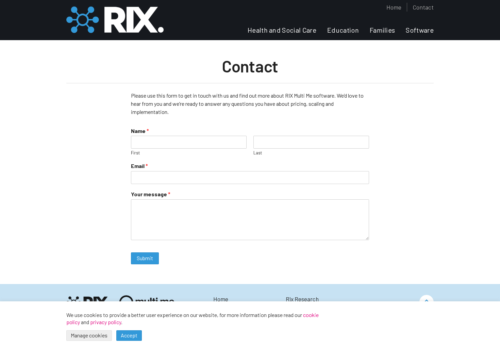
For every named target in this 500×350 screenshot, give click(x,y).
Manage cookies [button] (89, 335)
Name (140, 131)
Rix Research (302, 299)
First (135, 152)
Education (343, 30)
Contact (423, 7)
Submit (145, 258)
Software (420, 30)
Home (393, 7)
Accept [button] (129, 335)
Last (257, 152)
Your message (150, 194)
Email (139, 166)
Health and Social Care (282, 30)
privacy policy (105, 322)
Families (382, 30)
